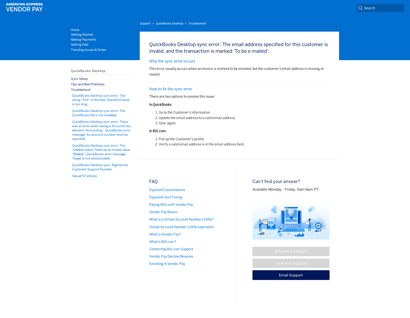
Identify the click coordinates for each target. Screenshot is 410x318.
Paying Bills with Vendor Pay (171, 204)
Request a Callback (291, 251)
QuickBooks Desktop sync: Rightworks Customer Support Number (100, 167)
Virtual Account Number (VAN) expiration (181, 227)
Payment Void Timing (165, 197)
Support (145, 23)
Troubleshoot (197, 23)
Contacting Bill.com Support (171, 249)
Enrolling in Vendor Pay (167, 264)
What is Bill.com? (162, 242)
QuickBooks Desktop (169, 23)
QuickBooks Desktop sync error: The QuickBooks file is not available (98, 113)
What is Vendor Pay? (165, 234)
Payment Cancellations (167, 190)
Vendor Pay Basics (163, 212)
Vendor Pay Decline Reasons (171, 256)
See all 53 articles (84, 176)
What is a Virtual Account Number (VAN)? (181, 219)
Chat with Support (291, 263)
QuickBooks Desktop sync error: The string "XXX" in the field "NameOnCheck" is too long (101, 100)
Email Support (291, 275)
